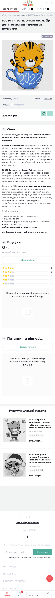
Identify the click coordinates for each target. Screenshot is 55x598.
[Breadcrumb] (3, 15)
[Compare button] (50, 113)
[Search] (8, 3)
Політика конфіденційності (26, 558)
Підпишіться (42, 552)
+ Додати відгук (27, 260)
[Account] (52, 3)
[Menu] (3, 3)
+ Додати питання (27, 347)
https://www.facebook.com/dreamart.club (27, 536)
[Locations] (47, 3)
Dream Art (48, 99)
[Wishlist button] (43, 113)
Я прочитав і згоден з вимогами (29, 558)
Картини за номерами (16, 15)
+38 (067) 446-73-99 (27, 522)
